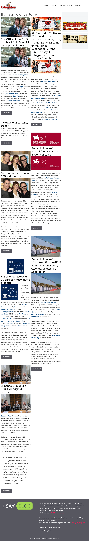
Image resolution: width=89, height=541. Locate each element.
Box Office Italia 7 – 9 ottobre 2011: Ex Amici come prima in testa (15, 42)
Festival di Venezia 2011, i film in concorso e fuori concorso (45, 151)
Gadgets (78, 5)
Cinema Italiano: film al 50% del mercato (15, 175)
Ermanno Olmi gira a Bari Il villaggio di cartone (13, 389)
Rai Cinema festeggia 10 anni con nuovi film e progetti (15, 279)
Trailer (45, 5)
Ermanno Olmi (6, 416)
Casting (54, 5)
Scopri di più (6, 113)
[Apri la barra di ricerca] (85, 5)
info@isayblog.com (57, 513)
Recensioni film (66, 5)
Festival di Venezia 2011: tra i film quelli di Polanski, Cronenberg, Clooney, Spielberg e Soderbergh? (46, 265)
